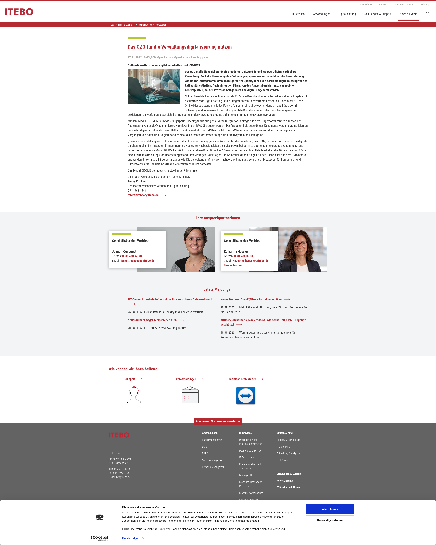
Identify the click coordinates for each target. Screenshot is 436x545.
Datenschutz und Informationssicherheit (251, 442)
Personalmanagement (213, 467)
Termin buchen (233, 265)
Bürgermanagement (212, 439)
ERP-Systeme (209, 453)
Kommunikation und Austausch (250, 466)
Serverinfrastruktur (249, 499)
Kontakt (383, 4)
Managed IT (245, 475)
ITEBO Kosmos (284, 460)
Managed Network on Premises (250, 484)
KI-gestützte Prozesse (288, 439)
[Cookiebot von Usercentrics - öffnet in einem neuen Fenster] (100, 538)
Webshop (424, 4)
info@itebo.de (123, 477)
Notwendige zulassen (330, 520)
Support (130, 379)
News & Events (408, 14)
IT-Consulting (283, 446)
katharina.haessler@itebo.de (251, 260)
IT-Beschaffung (247, 457)
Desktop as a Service (250, 450)
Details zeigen (130, 538)
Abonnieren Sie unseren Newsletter (218, 421)
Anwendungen (321, 14)
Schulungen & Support (377, 14)
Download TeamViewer (242, 379)
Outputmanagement (212, 460)
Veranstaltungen (186, 379)
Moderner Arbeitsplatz (251, 493)
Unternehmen (366, 4)
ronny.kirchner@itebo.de (143, 195)
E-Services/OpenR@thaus (290, 453)
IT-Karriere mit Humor (403, 4)
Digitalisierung (347, 14)
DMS (204, 446)
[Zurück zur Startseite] (16, 13)
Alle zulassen (330, 509)
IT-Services (298, 14)
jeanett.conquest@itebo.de (138, 260)
